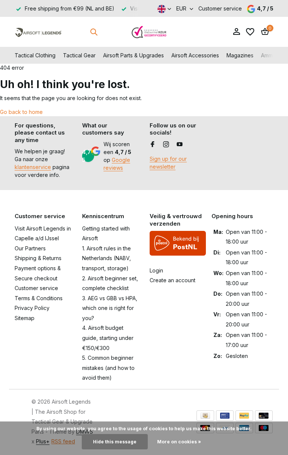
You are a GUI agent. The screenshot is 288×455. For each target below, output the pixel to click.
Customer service (220, 8)
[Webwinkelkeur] (149, 32)
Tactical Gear (79, 55)
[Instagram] (166, 144)
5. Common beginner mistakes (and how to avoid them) (108, 368)
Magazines (240, 55)
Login (156, 270)
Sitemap (24, 318)
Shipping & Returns (38, 258)
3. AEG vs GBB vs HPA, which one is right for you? (109, 308)
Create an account (172, 280)
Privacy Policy (32, 308)
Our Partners (30, 248)
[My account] (236, 32)
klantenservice (33, 167)
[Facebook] (153, 144)
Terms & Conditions (39, 298)
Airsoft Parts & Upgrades (133, 55)
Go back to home (21, 112)
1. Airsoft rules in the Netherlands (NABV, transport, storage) (106, 258)
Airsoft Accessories (195, 55)
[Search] (93, 32)
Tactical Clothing (35, 55)
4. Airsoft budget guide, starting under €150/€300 (108, 338)
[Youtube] (180, 144)
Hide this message (114, 442)
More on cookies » (179, 442)
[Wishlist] (250, 32)
